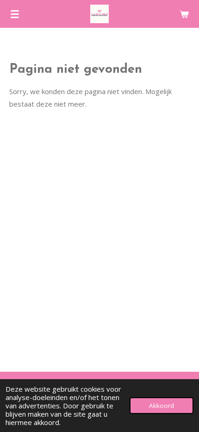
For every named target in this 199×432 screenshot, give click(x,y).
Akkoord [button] (161, 405)
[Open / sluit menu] (15, 14)
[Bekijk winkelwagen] (184, 14)
